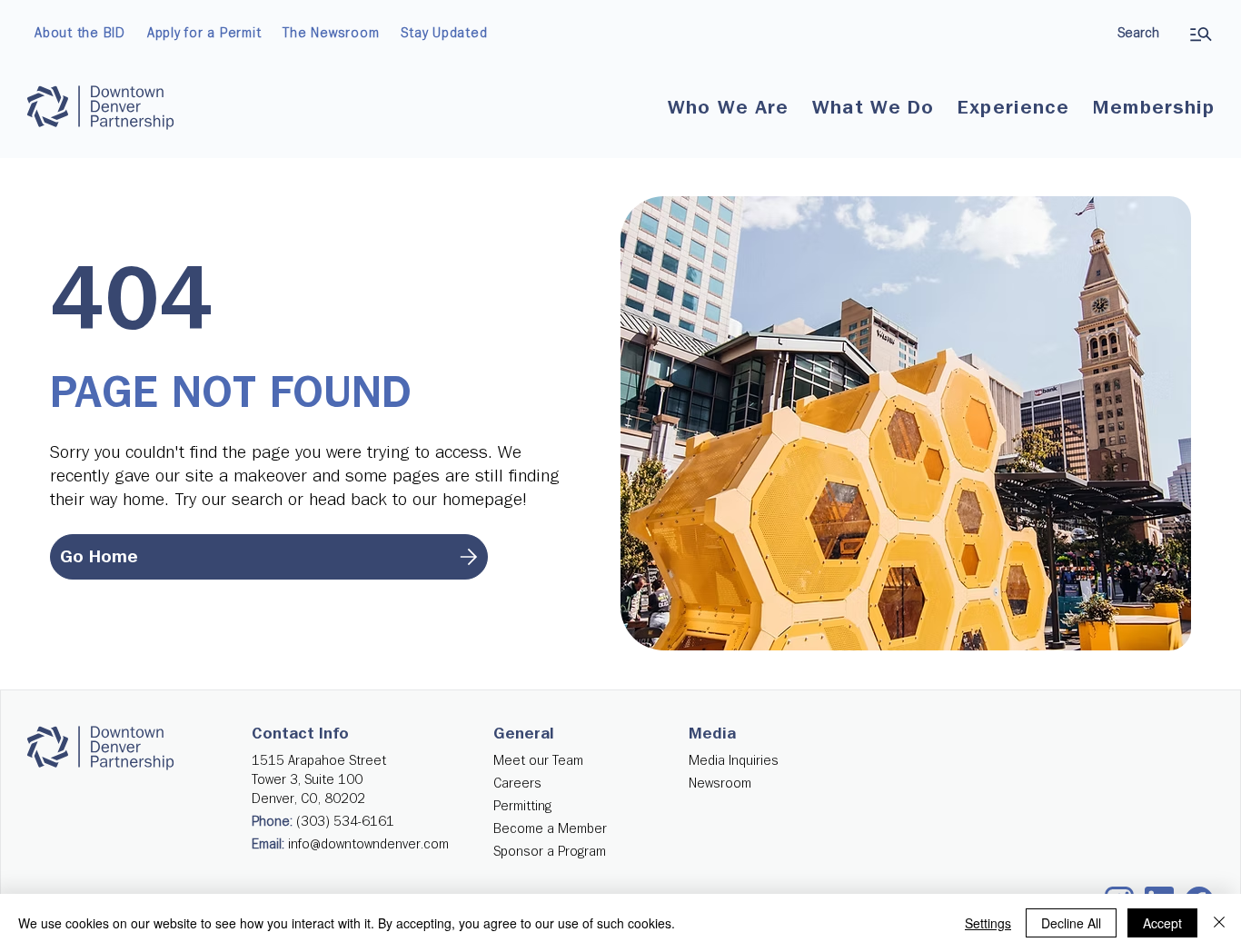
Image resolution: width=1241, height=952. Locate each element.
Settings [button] (988, 923)
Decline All (1071, 923)
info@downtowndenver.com (368, 844)
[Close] (1219, 922)
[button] (728, 108)
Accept (1162, 923)
